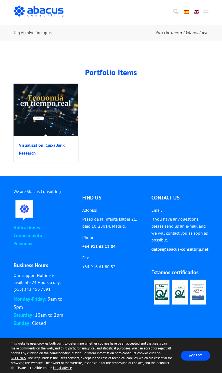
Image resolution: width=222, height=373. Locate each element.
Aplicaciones (27, 227)
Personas (23, 243)
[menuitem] (173, 12)
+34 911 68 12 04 (99, 246)
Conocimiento (28, 235)
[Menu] (205, 12)
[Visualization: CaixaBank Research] (46, 110)
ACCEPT (195, 355)
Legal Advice (62, 367)
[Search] (173, 12)
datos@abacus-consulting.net (179, 249)
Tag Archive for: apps (33, 32)
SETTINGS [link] (18, 358)
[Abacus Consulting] (40, 12)
